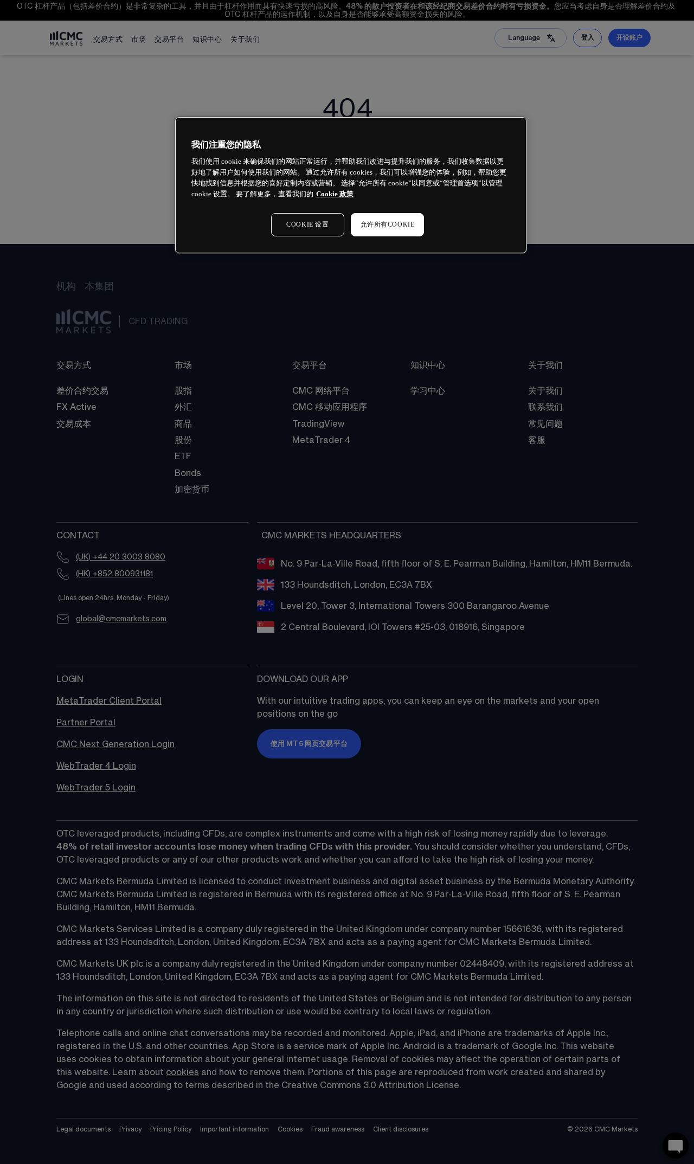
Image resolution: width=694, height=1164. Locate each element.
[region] (351, 185)
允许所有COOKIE (388, 224)
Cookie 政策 (335, 194)
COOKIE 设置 (307, 224)
